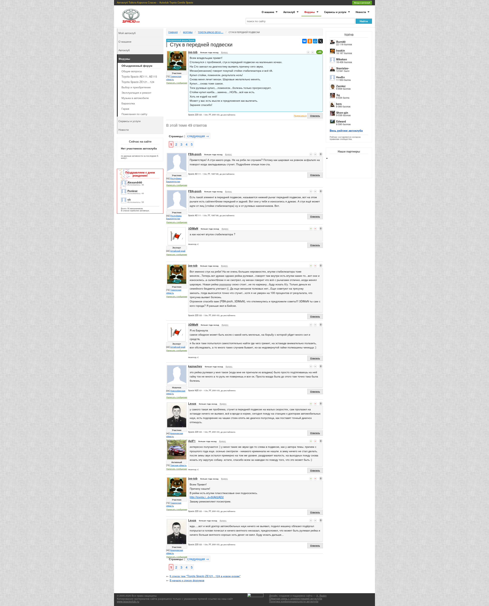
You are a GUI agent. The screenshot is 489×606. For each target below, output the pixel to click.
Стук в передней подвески (244, 32)
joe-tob (193, 52)
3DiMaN (193, 228)
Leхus (192, 403)
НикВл (340, 77)
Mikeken (341, 59)
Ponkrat (132, 191)
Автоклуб (289, 12)
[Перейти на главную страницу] (131, 16)
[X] (320, 41)
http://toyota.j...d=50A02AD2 (207, 497)
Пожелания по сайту (134, 114)
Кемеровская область (174, 435)
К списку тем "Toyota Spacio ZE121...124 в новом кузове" (205, 576)
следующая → (198, 136)
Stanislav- (342, 68)
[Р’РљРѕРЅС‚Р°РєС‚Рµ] (304, 41)
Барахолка (128, 103)
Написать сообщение (176, 82)
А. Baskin (321, 595)
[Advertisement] (352, 172)
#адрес (224, 52)
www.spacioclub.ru (128, 601)
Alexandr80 (134, 182)
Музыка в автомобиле (135, 98)
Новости (361, 12)
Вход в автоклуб (362, 2)
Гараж (125, 108)
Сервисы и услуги (335, 12)
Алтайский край (177, 250)
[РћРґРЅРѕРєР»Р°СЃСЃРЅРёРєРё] (310, 41)
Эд (338, 95)
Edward (341, 121)
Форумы (309, 12)
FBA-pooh (195, 154)
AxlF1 (192, 441)
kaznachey (195, 366)
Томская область (178, 465)
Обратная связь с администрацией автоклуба (295, 598)
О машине (268, 12)
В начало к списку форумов (187, 580)
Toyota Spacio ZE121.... (210, 32)
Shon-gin (342, 112)
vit (129, 199)
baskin (340, 50)
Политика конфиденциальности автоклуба (293, 601)
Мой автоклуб (127, 33)
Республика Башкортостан (173, 180)
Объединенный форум (136, 65)
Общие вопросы (131, 71)
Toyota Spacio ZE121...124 (137, 82)
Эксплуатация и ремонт (136, 92)
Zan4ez (341, 86)
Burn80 (341, 42)
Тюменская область (173, 78)
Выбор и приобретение (136, 87)
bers (339, 104)
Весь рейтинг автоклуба (346, 130)
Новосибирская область (175, 392)
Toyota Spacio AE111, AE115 (139, 76)
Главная (173, 32)
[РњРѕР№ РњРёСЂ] (315, 41)
